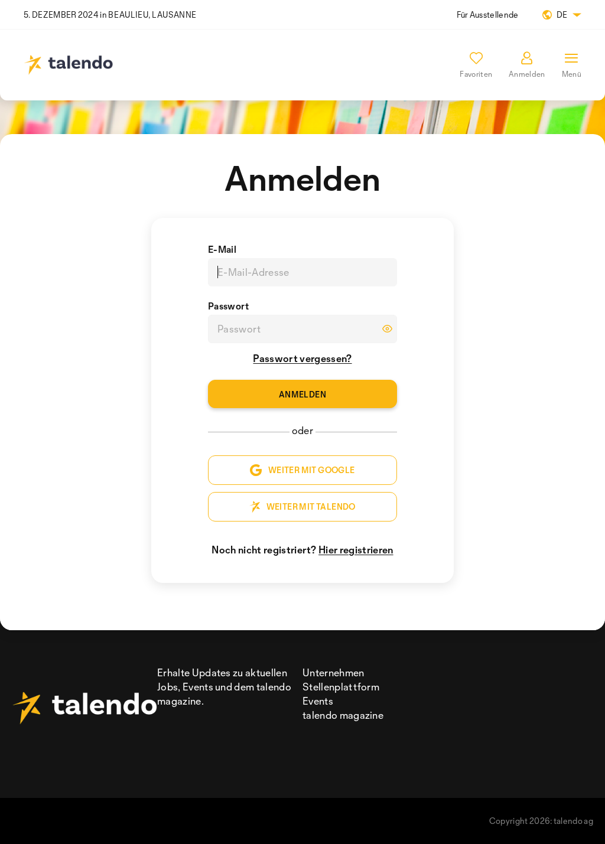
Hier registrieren (355, 549)
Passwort (228, 306)
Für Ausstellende (488, 14)
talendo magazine (342, 715)
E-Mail (222, 249)
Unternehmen (333, 672)
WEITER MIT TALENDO (311, 506)
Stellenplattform (340, 686)
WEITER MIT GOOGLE (311, 470)
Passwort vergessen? (302, 358)
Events (317, 701)
